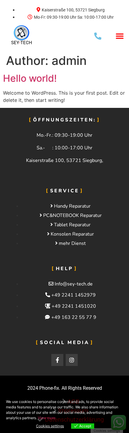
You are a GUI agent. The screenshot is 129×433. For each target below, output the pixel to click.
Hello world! (30, 78)
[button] (119, 35)
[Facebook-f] (57, 360)
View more (47, 418)
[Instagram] (72, 360)
